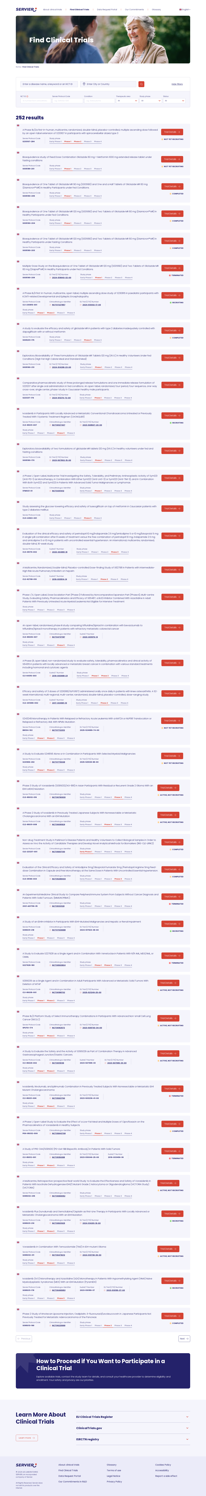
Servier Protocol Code (61, 96)
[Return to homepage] (26, 9)
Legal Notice (113, 1476)
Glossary (156, 9)
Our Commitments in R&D (72, 1481)
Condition (88, 96)
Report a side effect (166, 1476)
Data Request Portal (107, 9)
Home (18, 67)
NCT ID (23, 96)
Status (166, 96)
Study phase (145, 96)
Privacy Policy (114, 1481)
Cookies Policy (163, 1464)
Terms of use (114, 1470)
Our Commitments (134, 9)
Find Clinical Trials (79, 9)
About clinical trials (52, 9)
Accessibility (162, 1470)
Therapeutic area (123, 96)
